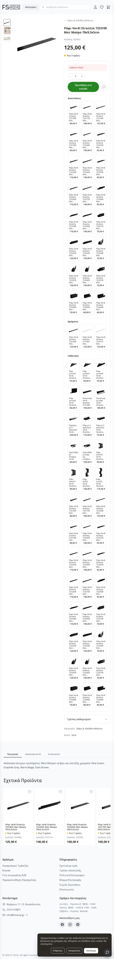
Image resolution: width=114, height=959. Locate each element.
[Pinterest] (78, 925)
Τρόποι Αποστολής (70, 870)
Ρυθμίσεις (58, 950)
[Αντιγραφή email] (27, 915)
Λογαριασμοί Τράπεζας (15, 865)
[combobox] (65, 7)
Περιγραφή (12, 754)
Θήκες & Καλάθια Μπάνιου (89, 728)
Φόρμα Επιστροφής (70, 880)
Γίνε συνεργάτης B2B (14, 875)
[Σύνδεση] (95, 7)
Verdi (73, 735)
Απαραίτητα (74, 950)
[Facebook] (62, 925)
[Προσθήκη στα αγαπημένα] (104, 87)
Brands (6, 870)
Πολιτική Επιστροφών (72, 875)
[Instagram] (70, 925)
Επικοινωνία (66, 889)
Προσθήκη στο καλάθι (83, 86)
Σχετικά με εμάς (68, 865)
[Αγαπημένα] (102, 7)
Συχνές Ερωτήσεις (69, 884)
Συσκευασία (54, 754)
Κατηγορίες (31, 7)
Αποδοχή (91, 950)
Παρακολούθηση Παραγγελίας (19, 880)
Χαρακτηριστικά (33, 754)
